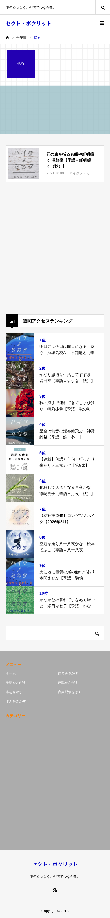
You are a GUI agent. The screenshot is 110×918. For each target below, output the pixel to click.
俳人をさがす (16, 701)
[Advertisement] (55, 248)
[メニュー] (101, 23)
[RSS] (55, 889)
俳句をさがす (68, 673)
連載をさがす (68, 683)
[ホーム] (7, 38)
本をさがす (14, 692)
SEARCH (102, 7)
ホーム (11, 673)
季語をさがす (16, 683)
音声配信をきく (70, 692)
